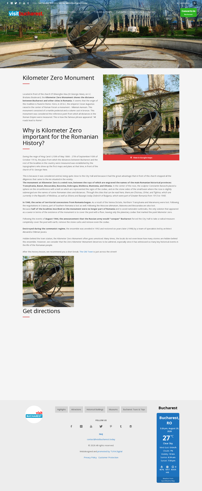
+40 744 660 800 (45, 3)
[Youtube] (24, 3)
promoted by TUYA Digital (109, 451)
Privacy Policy (91, 457)
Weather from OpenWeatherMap (168, 479)
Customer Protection (108, 457)
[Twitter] (16, 3)
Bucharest (188, 12)
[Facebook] (7, 3)
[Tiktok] (28, 3)
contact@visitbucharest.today (73, 3)
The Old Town (86, 251)
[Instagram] (12, 3)
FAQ (101, 434)
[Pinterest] (20, 3)
